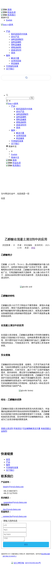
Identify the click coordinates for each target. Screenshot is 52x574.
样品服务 (15, 63)
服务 (13, 130)
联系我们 (12, 15)
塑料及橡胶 (16, 45)
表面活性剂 (16, 50)
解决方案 (15, 58)
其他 (13, 53)
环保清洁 (18, 428)
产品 (13, 106)
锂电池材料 (16, 47)
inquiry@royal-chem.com (13, 487)
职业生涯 (12, 12)
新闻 (10, 9)
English (9, 20)
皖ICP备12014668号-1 (10, 556)
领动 (42, 554)
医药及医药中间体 (19, 34)
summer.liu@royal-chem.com (14, 516)
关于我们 (15, 144)
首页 (8, 459)
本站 (33, 248)
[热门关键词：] (26, 77)
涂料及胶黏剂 (17, 39)
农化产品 (15, 37)
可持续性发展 (17, 141)
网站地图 (47, 554)
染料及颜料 (16, 42)
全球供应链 (16, 61)
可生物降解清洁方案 (31, 428)
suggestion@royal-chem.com (15, 502)
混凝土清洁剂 (7, 428)
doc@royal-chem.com (11, 509)
